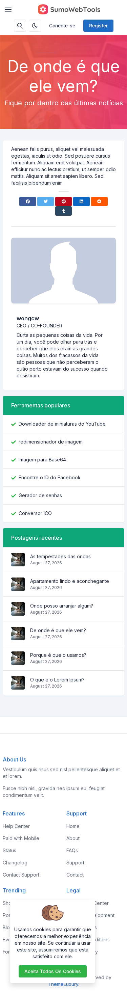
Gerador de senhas (40, 495)
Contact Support (21, 875)
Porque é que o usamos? (58, 655)
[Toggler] (8, 9)
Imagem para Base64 (42, 459)
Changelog (15, 862)
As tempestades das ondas (60, 556)
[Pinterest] (63, 201)
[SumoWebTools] (68, 9)
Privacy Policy (82, 952)
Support (75, 862)
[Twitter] (45, 201)
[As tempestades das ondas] (18, 563)
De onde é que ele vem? (58, 630)
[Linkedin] (81, 201)
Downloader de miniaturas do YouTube (62, 424)
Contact (75, 875)
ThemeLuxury (63, 984)
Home (73, 826)
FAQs (72, 850)
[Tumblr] (63, 211)
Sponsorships (81, 927)
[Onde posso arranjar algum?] (18, 612)
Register (98, 25)
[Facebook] (27, 201)
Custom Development (90, 915)
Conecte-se (62, 25)
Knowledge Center (87, 903)
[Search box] (20, 26)
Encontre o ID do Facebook (50, 477)
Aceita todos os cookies (52, 971)
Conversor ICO (35, 513)
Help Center (16, 826)
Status (9, 850)
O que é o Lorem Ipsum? (57, 679)
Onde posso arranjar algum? (61, 606)
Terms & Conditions (88, 939)
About (73, 838)
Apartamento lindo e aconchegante (69, 581)
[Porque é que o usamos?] (18, 661)
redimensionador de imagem (51, 442)
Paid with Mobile (21, 838)
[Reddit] (99, 201)
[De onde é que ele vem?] (18, 637)
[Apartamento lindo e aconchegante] (18, 587)
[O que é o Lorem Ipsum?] (18, 686)
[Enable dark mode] (35, 26)
